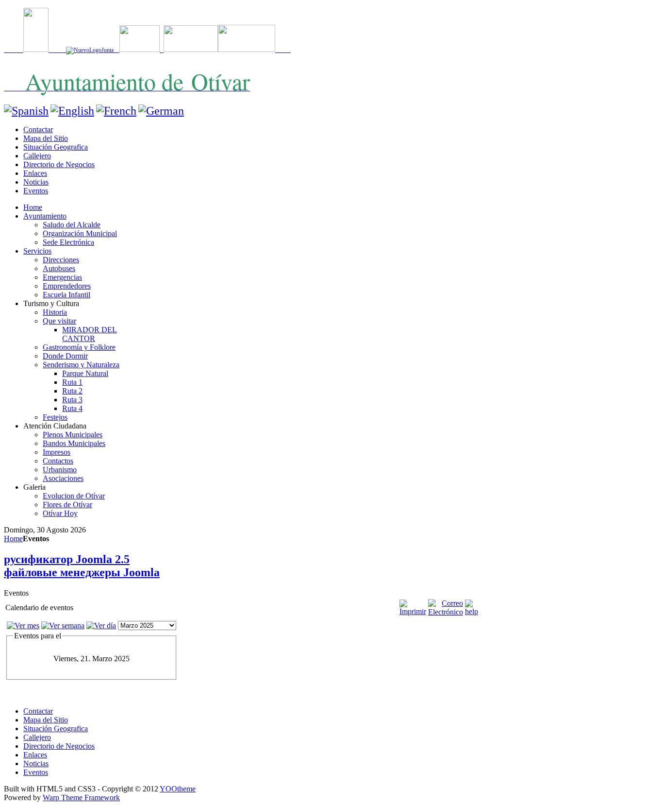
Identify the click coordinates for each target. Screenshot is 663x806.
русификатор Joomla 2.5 (67, 559)
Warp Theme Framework (81, 797)
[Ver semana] (62, 625)
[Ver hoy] (101, 625)
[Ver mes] (23, 625)
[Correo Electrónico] (445, 612)
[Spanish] (26, 111)
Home (13, 538)
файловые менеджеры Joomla (82, 572)
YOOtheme (178, 789)
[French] (116, 111)
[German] (161, 111)
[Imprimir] (412, 611)
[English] (72, 111)
